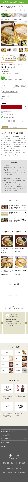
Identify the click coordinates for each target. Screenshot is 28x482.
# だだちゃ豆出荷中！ (6, 10)
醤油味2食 (4, 85)
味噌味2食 (11, 85)
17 (13, 73)
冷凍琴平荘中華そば (23, 86)
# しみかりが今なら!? (16, 10)
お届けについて (5, 89)
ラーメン (11, 19)
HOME (2, 19)
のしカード (4, 94)
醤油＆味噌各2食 (17, 86)
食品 (6, 19)
